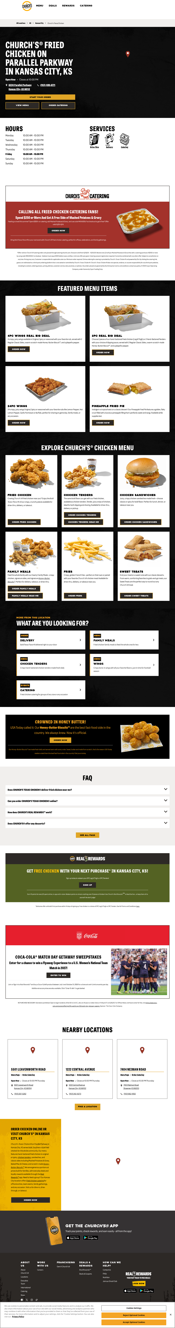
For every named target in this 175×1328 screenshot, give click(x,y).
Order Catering (58, 105)
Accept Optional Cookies (134, 1322)
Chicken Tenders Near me (83, 522)
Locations (24, 1276)
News (23, 1295)
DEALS (53, 6)
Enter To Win (58, 976)
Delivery (109, 147)
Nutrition (106, 1277)
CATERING (86, 6)
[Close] (171, 1315)
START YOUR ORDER (40, 97)
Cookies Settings (133, 1308)
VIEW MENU (22, 105)
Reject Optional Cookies (134, 1315)
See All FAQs (87, 835)
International (26, 1287)
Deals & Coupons (85, 1273)
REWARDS (68, 6)
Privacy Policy (18, 1316)
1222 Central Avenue (80, 1069)
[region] (128, 58)
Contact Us (107, 1269)
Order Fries (75, 596)
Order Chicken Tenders (82, 515)
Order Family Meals (24, 589)
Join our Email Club (110, 1281)
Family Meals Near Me (25, 596)
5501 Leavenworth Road (28, 1069)
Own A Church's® (63, 1266)
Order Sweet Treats (136, 596)
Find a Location (87, 1107)
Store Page (15, 1074)
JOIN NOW (138, 1284)
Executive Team (24, 1282)
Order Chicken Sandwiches (140, 522)
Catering (124, 147)
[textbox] (58, 240)
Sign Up (87, 885)
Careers (40, 1269)
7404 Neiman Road (133, 1069)
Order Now (58, 231)
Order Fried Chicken (24, 522)
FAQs (105, 1273)
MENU (39, 6)
